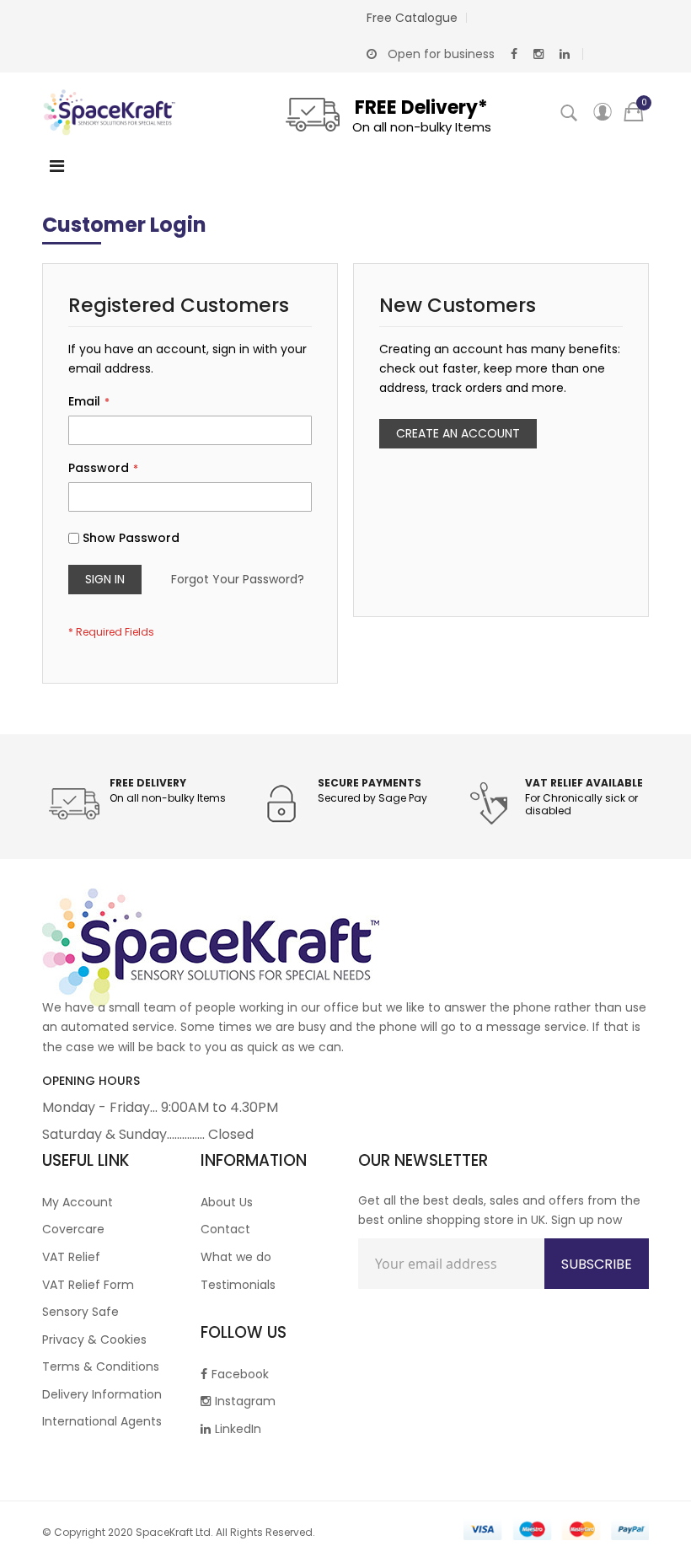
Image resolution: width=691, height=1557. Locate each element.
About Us (227, 1202)
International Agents (102, 1421)
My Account (77, 1202)
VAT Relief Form (88, 1284)
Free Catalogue (412, 17)
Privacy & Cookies (94, 1339)
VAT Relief (71, 1256)
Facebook (240, 1374)
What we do (236, 1256)
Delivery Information (102, 1394)
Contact (225, 1229)
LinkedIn (238, 1428)
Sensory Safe (80, 1311)
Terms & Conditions (100, 1366)
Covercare (73, 1229)
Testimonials (238, 1284)
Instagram (245, 1401)
